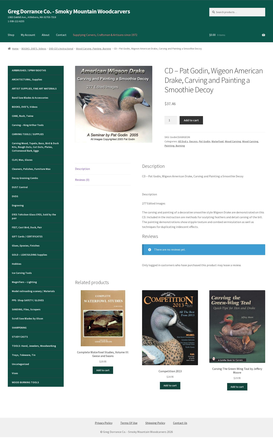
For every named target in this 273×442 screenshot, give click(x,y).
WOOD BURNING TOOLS (25, 382)
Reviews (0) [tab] (82, 180)
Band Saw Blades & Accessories (30, 97)
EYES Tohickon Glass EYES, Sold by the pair (34, 216)
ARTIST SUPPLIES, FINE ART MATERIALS (34, 88)
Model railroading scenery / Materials (33, 291)
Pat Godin (204, 141)
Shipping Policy (155, 423)
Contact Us (180, 423)
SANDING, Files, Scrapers (26, 309)
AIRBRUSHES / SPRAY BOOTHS (29, 70)
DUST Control (20, 187)
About (46, 35)
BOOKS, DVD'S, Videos (34, 48)
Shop (11, 35)
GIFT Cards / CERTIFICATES (27, 236)
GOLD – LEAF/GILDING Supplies (29, 254)
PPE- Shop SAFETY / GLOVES (28, 300)
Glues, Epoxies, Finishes (26, 245)
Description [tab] (82, 169)
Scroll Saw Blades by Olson (27, 318)
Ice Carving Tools (22, 273)
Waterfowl (218, 141)
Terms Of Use (128, 423)
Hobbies (16, 263)
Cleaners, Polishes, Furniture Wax (31, 169)
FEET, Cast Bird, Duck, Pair (27, 227)
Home (15, 48)
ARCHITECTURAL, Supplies (27, 79)
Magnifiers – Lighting (24, 282)
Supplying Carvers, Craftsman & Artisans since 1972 (105, 35)
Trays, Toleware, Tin (23, 355)
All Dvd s (183, 141)
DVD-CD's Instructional (61, 48)
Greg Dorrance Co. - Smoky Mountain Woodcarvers (69, 11)
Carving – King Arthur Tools (28, 125)
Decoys (193, 141)
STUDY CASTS (20, 336)
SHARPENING (19, 327)
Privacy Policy (103, 423)
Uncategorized (20, 364)
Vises (15, 373)
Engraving (18, 205)
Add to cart (191, 120)
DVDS (15, 196)
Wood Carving (233, 141)
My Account (28, 35)
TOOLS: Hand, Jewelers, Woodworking (34, 345)
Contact (61, 35)
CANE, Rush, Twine (22, 116)
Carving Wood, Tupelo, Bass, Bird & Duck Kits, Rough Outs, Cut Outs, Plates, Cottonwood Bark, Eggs (35, 147)
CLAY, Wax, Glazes (22, 159)
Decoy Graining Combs (25, 178)
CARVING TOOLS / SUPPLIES (28, 134)
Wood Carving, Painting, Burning (93, 48)
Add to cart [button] (102, 370)
